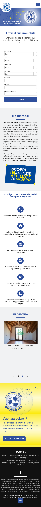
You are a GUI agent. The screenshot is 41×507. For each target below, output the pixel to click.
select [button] (35, 54)
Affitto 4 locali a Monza (19, 485)
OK (20, 501)
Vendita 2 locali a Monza (31, 480)
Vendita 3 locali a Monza (9, 481)
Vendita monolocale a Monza (17, 489)
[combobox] (19, 53)
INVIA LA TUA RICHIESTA (14, 439)
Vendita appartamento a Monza (11, 480)
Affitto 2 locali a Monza (26, 483)
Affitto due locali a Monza (15, 491)
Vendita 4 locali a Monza (26, 481)
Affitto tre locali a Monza (32, 491)
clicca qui (34, 497)
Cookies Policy (21, 463)
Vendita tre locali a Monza (15, 487)
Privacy (13, 463)
